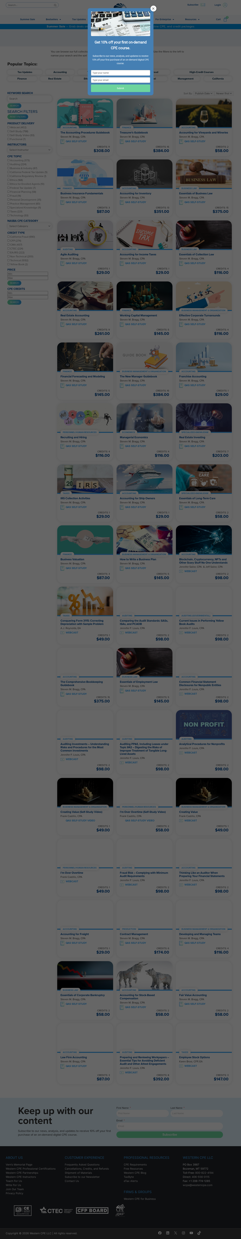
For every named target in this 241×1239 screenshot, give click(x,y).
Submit (120, 88)
